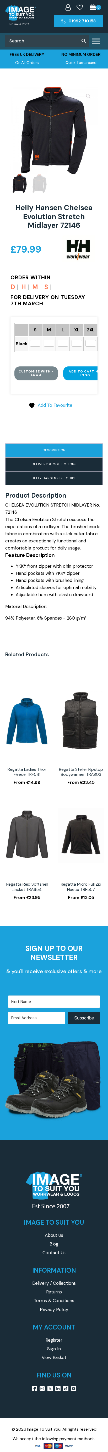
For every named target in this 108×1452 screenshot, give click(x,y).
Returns (54, 1292)
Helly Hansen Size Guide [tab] (54, 478)
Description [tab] (54, 450)
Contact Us (53, 1252)
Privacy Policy (54, 1309)
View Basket (54, 1357)
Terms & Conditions (54, 1300)
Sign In (54, 1349)
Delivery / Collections (54, 1283)
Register (54, 1340)
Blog (54, 1244)
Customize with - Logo (36, 373)
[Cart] (95, 7)
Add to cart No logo (85, 373)
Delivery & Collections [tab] (54, 464)
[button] (88, 96)
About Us (54, 1235)
